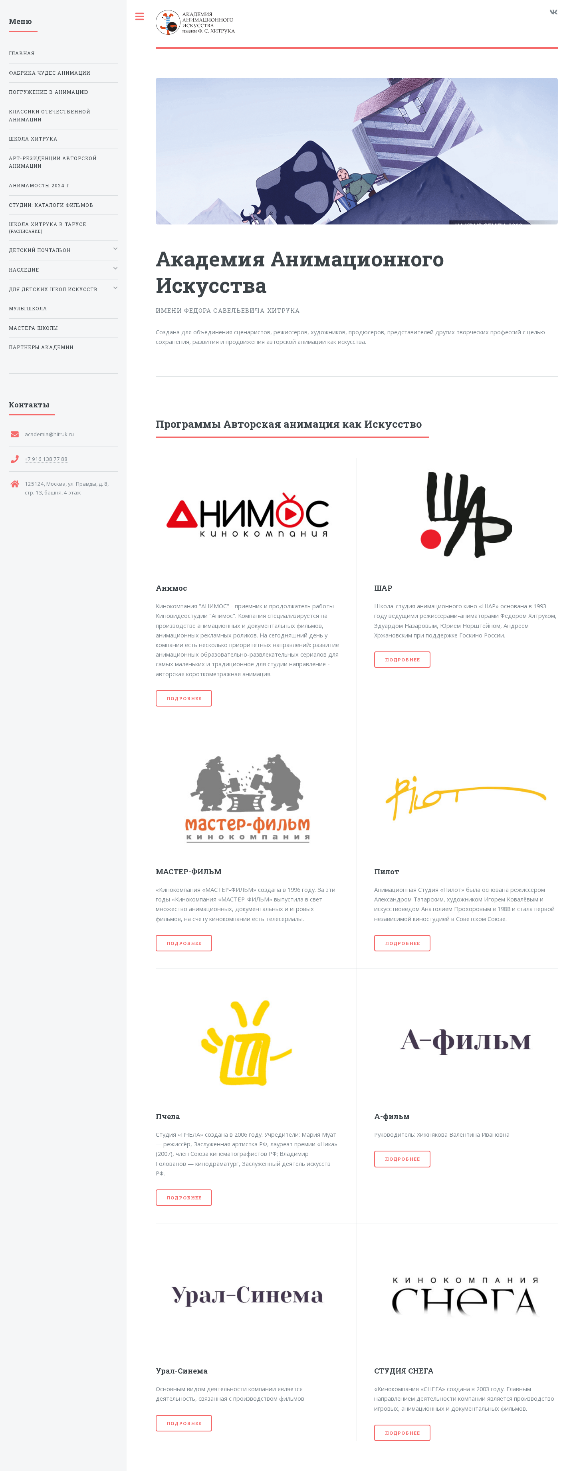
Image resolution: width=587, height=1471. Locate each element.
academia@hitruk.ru (49, 434)
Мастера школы (33, 328)
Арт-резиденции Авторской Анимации (53, 162)
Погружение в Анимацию (48, 92)
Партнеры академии (41, 347)
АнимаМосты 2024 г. (40, 186)
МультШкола (28, 309)
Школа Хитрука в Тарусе (47, 227)
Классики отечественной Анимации (49, 116)
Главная (22, 53)
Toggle (140, 16)
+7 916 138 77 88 (46, 459)
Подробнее (184, 698)
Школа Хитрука (33, 139)
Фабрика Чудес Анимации (49, 73)
